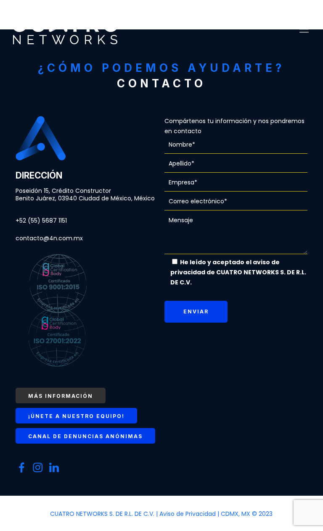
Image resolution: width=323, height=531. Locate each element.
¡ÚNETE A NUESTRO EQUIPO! (76, 416)
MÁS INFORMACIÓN (60, 396)
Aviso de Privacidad (188, 514)
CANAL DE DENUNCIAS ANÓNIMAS (85, 436)
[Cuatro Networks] (65, 29)
